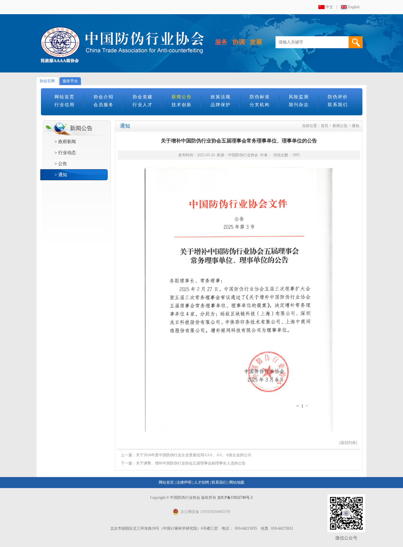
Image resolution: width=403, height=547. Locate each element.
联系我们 (338, 104)
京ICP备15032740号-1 (235, 497)
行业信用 (64, 104)
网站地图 (236, 482)
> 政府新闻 (65, 141)
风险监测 (299, 97)
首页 (324, 126)
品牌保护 (221, 104)
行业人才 (143, 104)
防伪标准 (260, 97)
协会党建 (143, 97)
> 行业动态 (65, 152)
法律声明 (183, 482)
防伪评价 (338, 97)
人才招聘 (201, 482)
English (354, 7)
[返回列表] (348, 442)
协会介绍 (104, 97)
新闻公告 (182, 97)
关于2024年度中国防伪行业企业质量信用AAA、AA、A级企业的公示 (193, 455)
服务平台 (70, 81)
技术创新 (182, 104)
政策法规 (221, 97)
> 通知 (60, 174)
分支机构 (260, 104)
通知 (355, 126)
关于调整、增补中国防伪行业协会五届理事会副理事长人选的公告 (191, 463)
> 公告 (60, 163)
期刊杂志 (299, 104)
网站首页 (64, 97)
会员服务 (104, 104)
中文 (329, 7)
